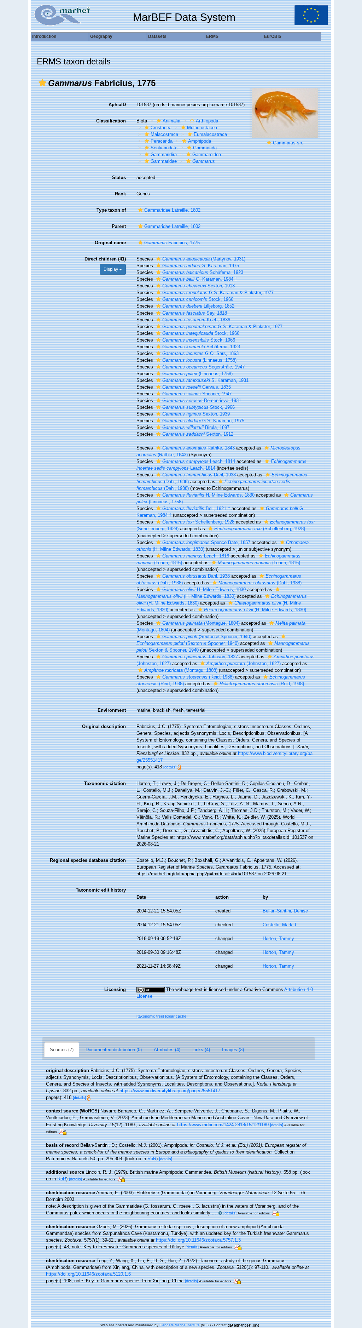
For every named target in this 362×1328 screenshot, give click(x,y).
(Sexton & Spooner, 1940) (206, 636)
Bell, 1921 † (196, 508)
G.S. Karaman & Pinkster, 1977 (218, 292)
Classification (111, 121)
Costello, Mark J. (280, 924)
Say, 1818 (194, 313)
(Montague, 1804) (201, 623)
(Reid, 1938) (198, 677)
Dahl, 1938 (199, 474)
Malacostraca (164, 134)
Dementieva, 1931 (201, 400)
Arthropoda (207, 121)
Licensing (115, 989)
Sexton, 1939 (196, 414)
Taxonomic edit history (101, 890)
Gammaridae (164, 161)
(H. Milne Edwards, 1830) (255, 609)
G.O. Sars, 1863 (200, 353)
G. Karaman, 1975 (200, 265)
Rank (120, 193)
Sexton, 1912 (197, 434)
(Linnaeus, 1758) (199, 360)
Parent (119, 226)
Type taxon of (111, 210)
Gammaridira (164, 154)
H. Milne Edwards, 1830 (208, 495)
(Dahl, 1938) (260, 582)
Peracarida (162, 141)
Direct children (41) (105, 259)
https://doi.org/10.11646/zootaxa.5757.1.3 (198, 1240)
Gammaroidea (206, 154)
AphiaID (117, 104)
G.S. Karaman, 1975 (203, 420)
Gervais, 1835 (196, 387)
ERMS (212, 36)
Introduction (44, 36)
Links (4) (201, 1049)
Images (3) (233, 1049)
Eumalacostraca (210, 134)
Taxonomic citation (105, 783)
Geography (101, 36)
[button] (42, 83)
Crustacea (161, 127)
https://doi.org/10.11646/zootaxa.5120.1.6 (88, 1274)
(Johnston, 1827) (243, 663)
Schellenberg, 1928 (198, 522)
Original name (110, 242)
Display (111, 269)
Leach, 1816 (195, 556)
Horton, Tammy (278, 938)
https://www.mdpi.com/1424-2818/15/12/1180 (223, 1124)
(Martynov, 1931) (203, 259)
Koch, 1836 (196, 319)
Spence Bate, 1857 (206, 542)
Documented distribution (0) (114, 1049)
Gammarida (205, 147)
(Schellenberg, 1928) (259, 528)
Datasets (157, 36)
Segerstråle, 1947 (203, 367)
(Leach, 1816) (259, 562)
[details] (169, 767)
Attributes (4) (167, 1049)
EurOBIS (272, 36)
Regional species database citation (88, 860)
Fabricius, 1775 (172, 242)
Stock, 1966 (197, 299)
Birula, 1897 (195, 427)
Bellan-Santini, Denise (285, 911)
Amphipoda (199, 141)
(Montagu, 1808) (180, 670)
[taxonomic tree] (150, 1016)
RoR (151, 1158)
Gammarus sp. (288, 142)
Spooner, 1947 (197, 393)
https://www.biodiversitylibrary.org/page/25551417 (169, 1090)
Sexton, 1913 (198, 285)
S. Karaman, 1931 (205, 380)
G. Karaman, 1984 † (199, 279)
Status (119, 177)
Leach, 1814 (198, 461)
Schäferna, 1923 (202, 272)
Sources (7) (62, 1049)
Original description (104, 726)
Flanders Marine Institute (179, 1325)
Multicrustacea (202, 127)
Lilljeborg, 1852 (198, 306)
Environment (112, 710)
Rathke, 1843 (198, 448)
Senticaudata (164, 147)
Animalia (171, 121)
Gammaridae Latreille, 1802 (172, 210)
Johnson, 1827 (200, 656)
